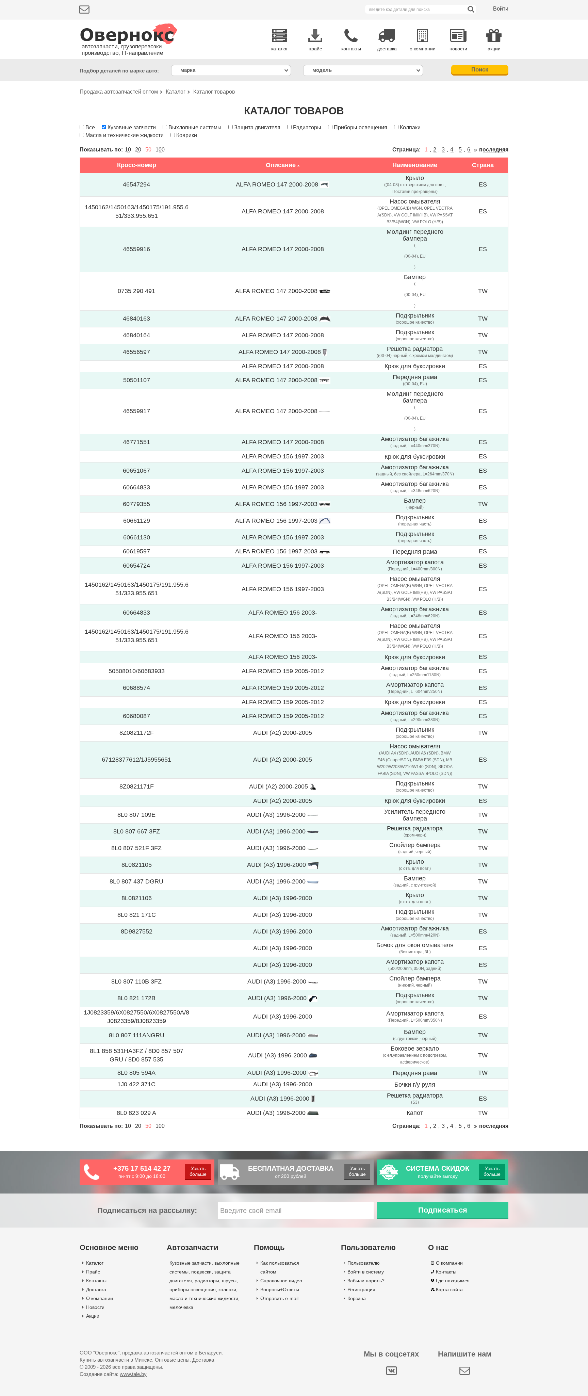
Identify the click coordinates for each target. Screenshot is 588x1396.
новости (458, 48)
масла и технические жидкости (203, 1298)
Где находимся (453, 1280)
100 (160, 149)
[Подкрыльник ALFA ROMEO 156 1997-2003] (324, 520)
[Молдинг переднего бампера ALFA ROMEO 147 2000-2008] (324, 411)
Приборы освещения (360, 127)
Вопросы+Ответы (279, 1289)
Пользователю (363, 1263)
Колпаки (410, 127)
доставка (387, 48)
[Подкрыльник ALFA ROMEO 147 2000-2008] (324, 318)
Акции (92, 1316)
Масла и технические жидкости (124, 135)
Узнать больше (198, 1171)
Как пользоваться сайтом (279, 1267)
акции (494, 48)
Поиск (479, 69)
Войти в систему (365, 1272)
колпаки (227, 1289)
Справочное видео (281, 1280)
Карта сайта (449, 1289)
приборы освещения (192, 1289)
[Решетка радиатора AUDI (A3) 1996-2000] (312, 831)
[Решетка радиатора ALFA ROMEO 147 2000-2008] (325, 351)
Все (90, 127)
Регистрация (361, 1289)
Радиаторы (307, 127)
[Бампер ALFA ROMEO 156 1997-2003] (324, 504)
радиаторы (207, 1280)
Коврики (186, 135)
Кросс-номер (136, 165)
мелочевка (181, 1307)
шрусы (229, 1280)
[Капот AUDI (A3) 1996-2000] (312, 1112)
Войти (500, 9)
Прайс (93, 1272)
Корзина (356, 1298)
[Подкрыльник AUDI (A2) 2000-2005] (313, 786)
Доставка (96, 1289)
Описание (281, 165)
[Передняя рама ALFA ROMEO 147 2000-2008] (324, 380)
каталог (279, 48)
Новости (95, 1307)
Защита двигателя (257, 127)
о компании (423, 48)
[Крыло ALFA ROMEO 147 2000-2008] (324, 184)
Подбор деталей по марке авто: (119, 71)
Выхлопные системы (195, 127)
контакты (351, 48)
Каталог (94, 1263)
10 (128, 149)
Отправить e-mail (279, 1298)
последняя (493, 149)
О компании (99, 1298)
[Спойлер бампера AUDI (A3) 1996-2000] (312, 848)
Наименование (414, 165)
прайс (315, 48)
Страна (483, 165)
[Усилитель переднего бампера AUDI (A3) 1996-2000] (312, 814)
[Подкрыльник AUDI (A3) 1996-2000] (312, 998)
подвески (201, 1272)
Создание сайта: (113, 1374)
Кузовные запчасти (132, 127)
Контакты (96, 1280)
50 (148, 149)
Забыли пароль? (366, 1280)
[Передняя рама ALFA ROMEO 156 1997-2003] (324, 551)
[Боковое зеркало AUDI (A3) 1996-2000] (313, 1055)
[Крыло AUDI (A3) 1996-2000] (313, 864)
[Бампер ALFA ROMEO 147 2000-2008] (324, 291)
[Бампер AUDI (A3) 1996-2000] (312, 881)
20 (138, 149)
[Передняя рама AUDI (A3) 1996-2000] (313, 1072)
